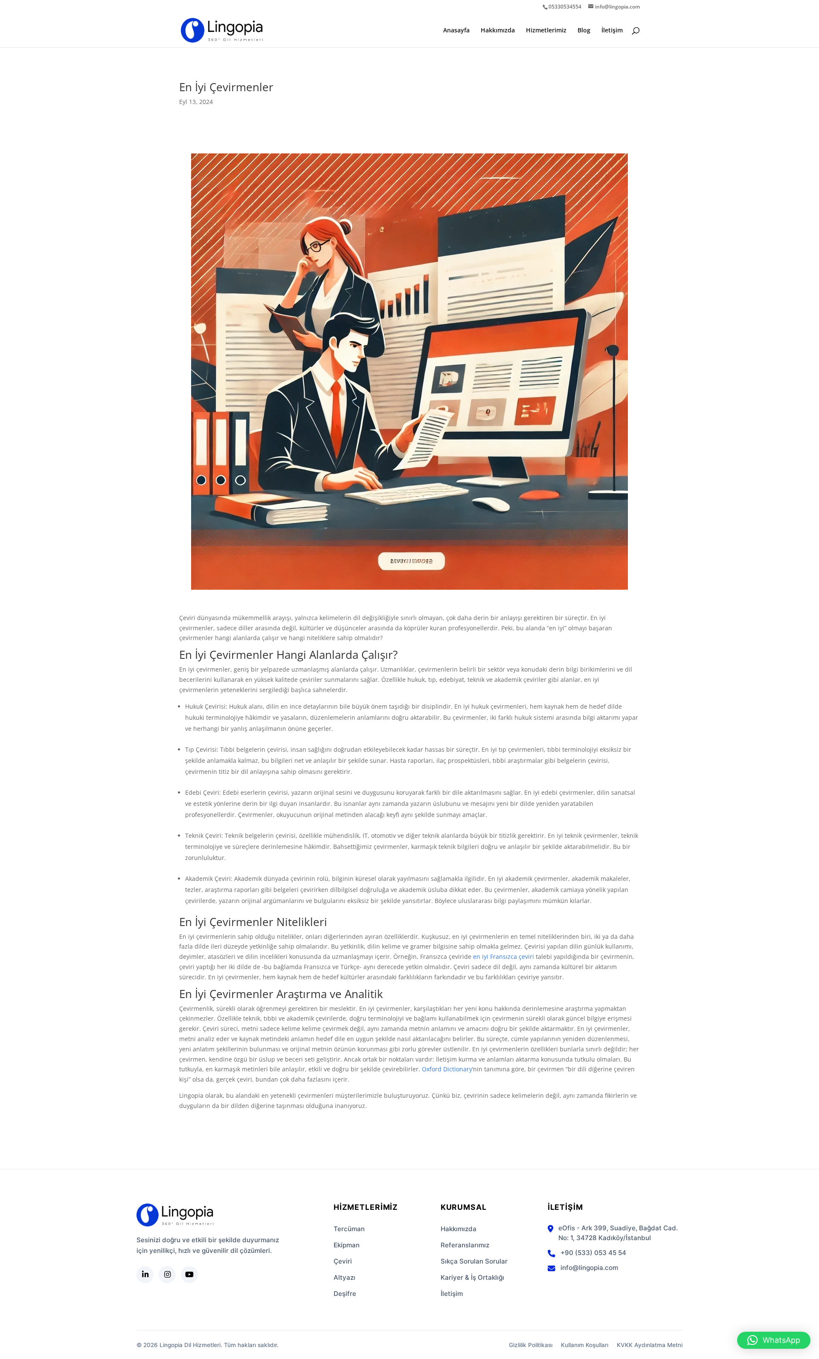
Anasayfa (456, 30)
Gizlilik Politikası (530, 1345)
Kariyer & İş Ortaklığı (472, 1277)
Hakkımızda (498, 30)
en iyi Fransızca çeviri (503, 956)
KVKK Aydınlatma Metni (649, 1345)
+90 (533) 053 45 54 (593, 1253)
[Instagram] (167, 1274)
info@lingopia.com (589, 1268)
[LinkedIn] (145, 1274)
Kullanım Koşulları (584, 1345)
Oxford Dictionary (447, 1069)
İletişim (612, 30)
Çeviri (343, 1261)
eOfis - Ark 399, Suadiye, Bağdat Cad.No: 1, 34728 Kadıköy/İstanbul (618, 1233)
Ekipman (347, 1245)
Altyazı (344, 1277)
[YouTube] (189, 1274)
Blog (584, 30)
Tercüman (349, 1229)
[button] (773, 1340)
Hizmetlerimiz (546, 30)
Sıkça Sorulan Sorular (474, 1261)
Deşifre (345, 1294)
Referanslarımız (465, 1245)
